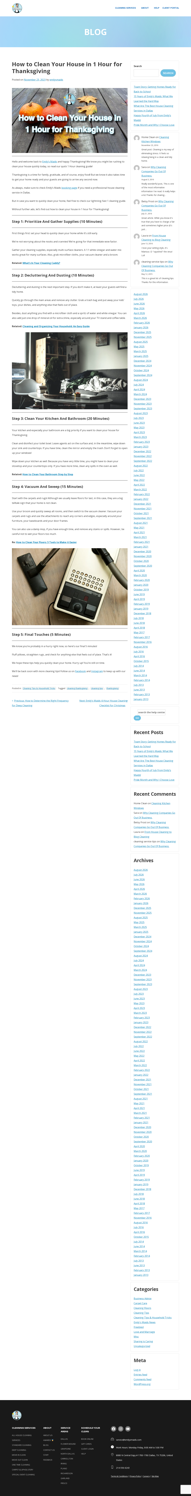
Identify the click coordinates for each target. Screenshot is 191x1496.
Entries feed (140, 1374)
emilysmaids (56, 79)
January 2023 (141, 446)
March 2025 (140, 351)
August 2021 (141, 523)
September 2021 (143, 518)
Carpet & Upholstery (22, 1469)
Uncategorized (142, 1346)
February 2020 (142, 580)
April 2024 (139, 389)
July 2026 (139, 299)
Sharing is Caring (143, 1341)
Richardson (67, 1473)
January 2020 (141, 584)
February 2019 (142, 604)
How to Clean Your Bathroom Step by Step (48, 474)
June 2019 (139, 594)
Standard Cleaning (21, 1445)
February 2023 (142, 442)
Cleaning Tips (141, 1312)
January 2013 (141, 699)
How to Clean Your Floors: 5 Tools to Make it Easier (46, 542)
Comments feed (142, 1379)
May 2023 (139, 427)
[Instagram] (120, 1429)
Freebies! (139, 1327)
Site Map (155, 1476)
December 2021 (142, 503)
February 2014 (142, 680)
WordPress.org (142, 1384)
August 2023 (141, 413)
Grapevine (66, 1448)
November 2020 (143, 556)
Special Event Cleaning (23, 1474)
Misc (136, 1336)
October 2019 (141, 589)
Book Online (87, 1439)
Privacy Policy (135, 1476)
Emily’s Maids (49, 161)
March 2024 (140, 394)
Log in (137, 1369)
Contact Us (49, 1450)
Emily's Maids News (144, 1322)
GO (137, 718)
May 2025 (139, 346)
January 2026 (141, 327)
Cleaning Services (125, 7)
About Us (48, 1435)
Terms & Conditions (119, 1476)
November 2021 (143, 508)
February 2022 (142, 494)
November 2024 (143, 365)
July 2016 (139, 651)
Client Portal (170, 7)
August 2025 (141, 341)
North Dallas (68, 1453)
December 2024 (142, 360)
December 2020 (142, 551)
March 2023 (140, 437)
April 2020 (139, 570)
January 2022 (141, 499)
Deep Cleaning (19, 1450)
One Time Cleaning (21, 1464)
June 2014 (139, 670)
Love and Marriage (144, 1332)
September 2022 (143, 461)
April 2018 (139, 627)
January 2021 (141, 546)
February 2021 (142, 542)
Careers (146, 1476)
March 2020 (140, 575)
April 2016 (139, 656)
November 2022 (143, 456)
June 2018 (139, 623)
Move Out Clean (20, 1459)
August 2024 (141, 380)
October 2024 (141, 370)
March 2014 (140, 675)
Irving (64, 1463)
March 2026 (140, 318)
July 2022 (139, 470)
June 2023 (139, 422)
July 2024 (139, 384)
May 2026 (139, 308)
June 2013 (139, 689)
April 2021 (139, 532)
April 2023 (139, 432)
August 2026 (141, 294)
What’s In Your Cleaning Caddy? (41, 263)
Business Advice (142, 1298)
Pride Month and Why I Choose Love (154, 125)
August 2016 (141, 646)
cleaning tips (97, 688)
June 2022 (139, 475)
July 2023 (139, 418)
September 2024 (143, 375)
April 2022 (139, 484)
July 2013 (139, 685)
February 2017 (142, 637)
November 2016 (143, 642)
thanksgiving (112, 688)
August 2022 (141, 465)
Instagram (97, 671)
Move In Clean (19, 1455)
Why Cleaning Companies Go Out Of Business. (153, 171)
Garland (65, 1478)
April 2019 (139, 599)
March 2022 (140, 489)
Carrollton (67, 1458)
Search (138, 66)
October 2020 (141, 561)
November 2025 (143, 337)
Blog (45, 1445)
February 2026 (142, 322)
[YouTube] (128, 1429)
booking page (69, 187)
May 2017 (139, 632)
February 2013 (142, 694)
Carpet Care (140, 1303)
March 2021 (140, 537)
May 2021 (139, 527)
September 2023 (143, 408)
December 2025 (142, 332)
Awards (47, 1440)
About (145, 7)
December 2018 (142, 613)
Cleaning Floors (142, 1308)
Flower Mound (68, 1444)
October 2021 (141, 513)
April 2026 (139, 313)
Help (156, 7)
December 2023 (142, 399)
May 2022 (139, 480)
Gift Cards (86, 1444)
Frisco (64, 1483)
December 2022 (142, 451)
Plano (64, 1468)
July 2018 (139, 618)
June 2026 (139, 303)
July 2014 (139, 666)
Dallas (64, 1439)
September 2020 (143, 565)
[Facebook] (113, 1429)
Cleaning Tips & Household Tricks (39, 688)
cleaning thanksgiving (77, 688)
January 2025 (141, 356)
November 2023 (143, 403)
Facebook (80, 671)
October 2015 (141, 661)
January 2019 (141, 608)
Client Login (87, 1448)
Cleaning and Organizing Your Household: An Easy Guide (56, 326)
